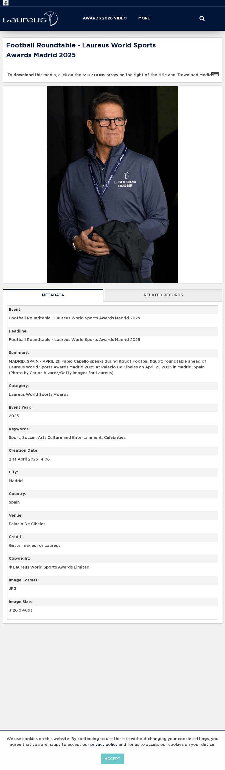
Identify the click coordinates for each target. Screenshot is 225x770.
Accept (112, 759)
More (144, 18)
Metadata (53, 295)
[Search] (201, 19)
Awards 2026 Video (105, 18)
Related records (163, 295)
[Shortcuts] (215, 74)
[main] (112, 344)
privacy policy (103, 745)
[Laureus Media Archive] (30, 19)
